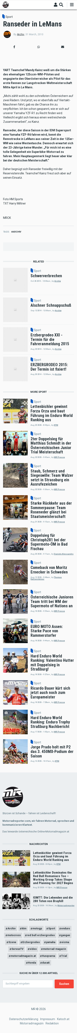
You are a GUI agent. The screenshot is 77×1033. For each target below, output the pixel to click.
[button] (14, 46)
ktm (24, 928)
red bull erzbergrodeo (41, 935)
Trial (64, 955)
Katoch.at (63, 1019)
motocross (14, 935)
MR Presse (59, 457)
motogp (37, 928)
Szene (12, 942)
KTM (56, 425)
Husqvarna (48, 955)
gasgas (65, 935)
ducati (46, 962)
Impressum (47, 1019)
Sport (9, 16)
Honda (32, 962)
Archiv (20, 34)
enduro (65, 928)
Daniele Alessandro (64, 554)
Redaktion (52, 1023)
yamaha (50, 942)
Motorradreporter (66, 905)
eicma (65, 942)
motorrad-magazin (54, 948)
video (33, 948)
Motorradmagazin (32, 1023)
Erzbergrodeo (31, 942)
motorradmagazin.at (23, 955)
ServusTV (17, 948)
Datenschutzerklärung (23, 1019)
